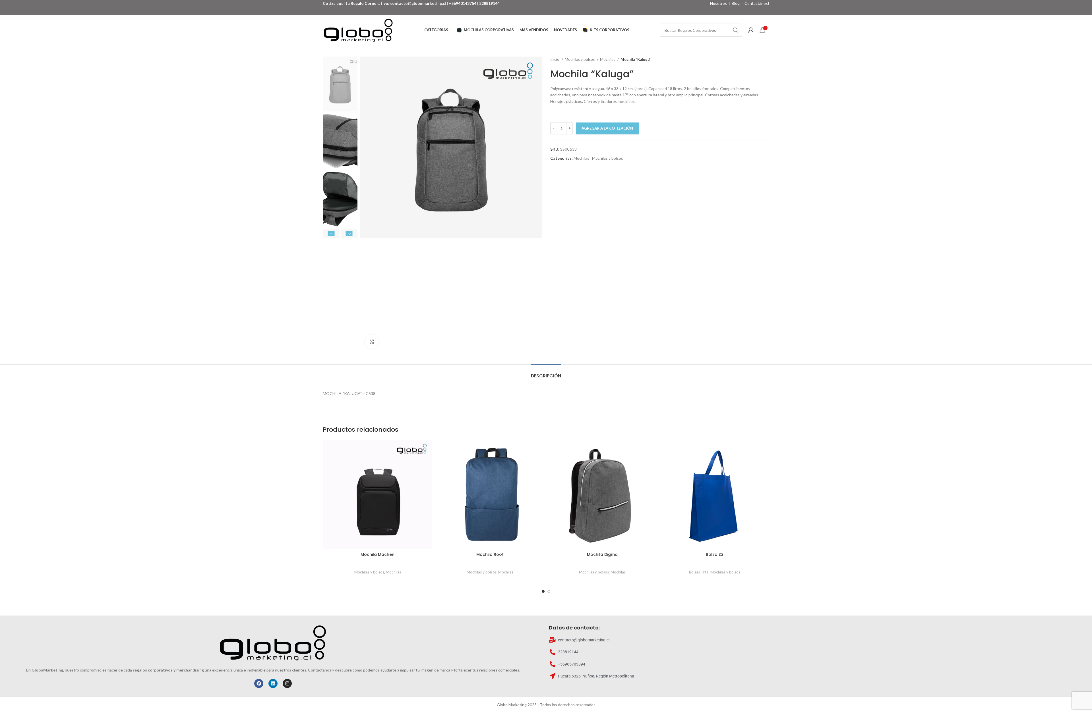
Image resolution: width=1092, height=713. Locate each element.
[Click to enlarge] (372, 341)
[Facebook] (258, 683)
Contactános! (756, 3)
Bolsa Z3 (714, 554)
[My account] (750, 30)
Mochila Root (490, 554)
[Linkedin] (273, 683)
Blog (736, 3)
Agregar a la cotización (607, 128)
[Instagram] (287, 683)
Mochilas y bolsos (580, 59)
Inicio (555, 59)
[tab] (546, 373)
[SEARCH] (735, 30)
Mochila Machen (377, 554)
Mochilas (608, 59)
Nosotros (718, 3)
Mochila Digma (602, 554)
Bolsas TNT (699, 572)
